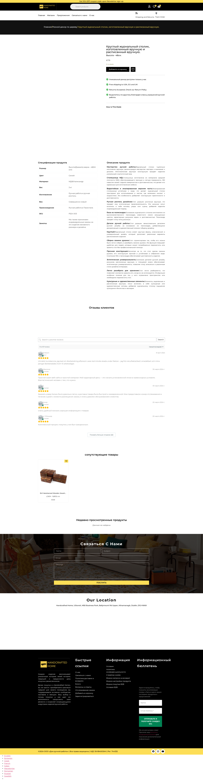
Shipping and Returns (144, 17)
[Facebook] (153, 751)
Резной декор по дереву (64, 27)
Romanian (8, 771)
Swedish (7, 776)
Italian (6, 766)
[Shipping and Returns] (136, 13)
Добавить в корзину (118, 69)
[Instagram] (158, 751)
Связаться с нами (79, 15)
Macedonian (9, 769)
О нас (91, 15)
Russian (7, 774)
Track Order (160, 17)
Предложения (63, 15)
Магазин (51, 15)
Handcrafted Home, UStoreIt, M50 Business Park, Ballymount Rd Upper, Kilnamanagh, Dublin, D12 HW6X (101, 605)
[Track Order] (156, 13)
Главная (41, 15)
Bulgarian (8, 758)
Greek (6, 761)
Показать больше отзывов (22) (101, 435)
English (7, 756)
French (7, 763)
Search (161, 340)
